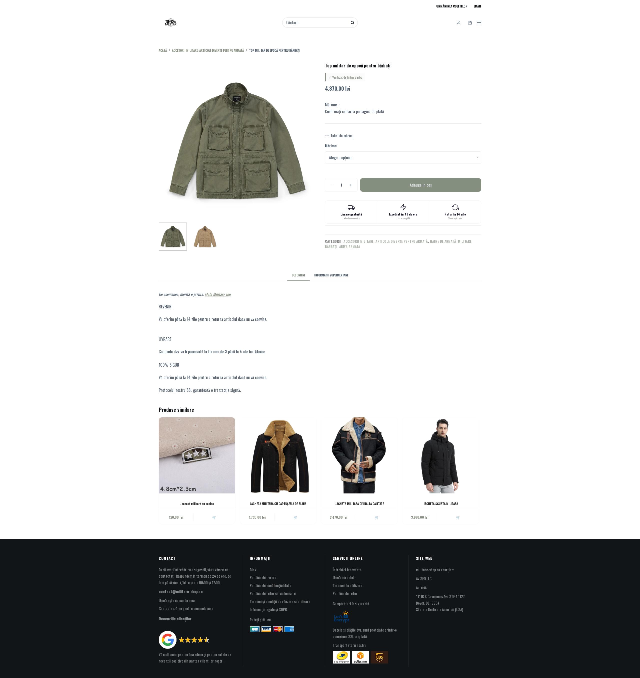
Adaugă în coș (421, 185)
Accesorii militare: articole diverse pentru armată (386, 241)
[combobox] (316, 22)
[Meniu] (479, 22)
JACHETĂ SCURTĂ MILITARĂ (441, 503)
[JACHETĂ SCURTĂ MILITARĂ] (440, 455)
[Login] (458, 22)
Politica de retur (345, 593)
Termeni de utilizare (347, 585)
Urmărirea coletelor (452, 6)
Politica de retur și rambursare (273, 593)
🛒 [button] (214, 517)
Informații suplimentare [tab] (331, 275)
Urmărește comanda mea (177, 600)
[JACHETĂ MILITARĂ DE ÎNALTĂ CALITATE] (359, 455)
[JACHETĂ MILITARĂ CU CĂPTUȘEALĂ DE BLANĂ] (278, 455)
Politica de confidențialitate (270, 585)
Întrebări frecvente (347, 569)
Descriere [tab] (298, 275)
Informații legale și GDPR (268, 609)
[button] (339, 135)
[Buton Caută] (352, 22)
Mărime (331, 145)
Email (477, 6)
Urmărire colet (343, 577)
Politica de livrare (263, 577)
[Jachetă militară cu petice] (197, 455)
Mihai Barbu (354, 77)
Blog (253, 569)
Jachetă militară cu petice (197, 503)
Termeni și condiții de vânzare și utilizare (280, 601)
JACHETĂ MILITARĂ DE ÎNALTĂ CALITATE (359, 503)
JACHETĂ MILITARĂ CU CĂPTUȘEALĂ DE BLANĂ (278, 503)
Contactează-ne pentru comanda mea (186, 608)
